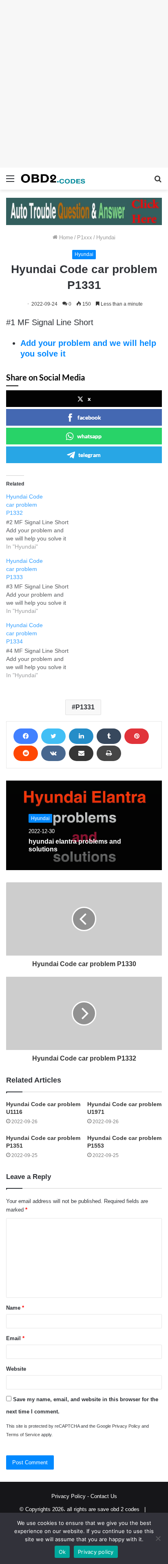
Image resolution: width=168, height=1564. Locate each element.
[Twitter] (53, 736)
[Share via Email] (81, 753)
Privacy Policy (126, 1426)
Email (15, 1338)
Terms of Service (23, 1434)
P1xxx (84, 237)
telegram (89, 454)
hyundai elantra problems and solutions (75, 845)
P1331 (85, 707)
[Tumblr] (109, 736)
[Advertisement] (84, 84)
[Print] (109, 753)
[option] (84, 825)
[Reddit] (25, 753)
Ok (62, 1552)
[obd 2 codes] (53, 178)
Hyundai (105, 237)
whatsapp (89, 436)
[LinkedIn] (81, 736)
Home (65, 237)
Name (15, 1308)
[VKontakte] (53, 753)
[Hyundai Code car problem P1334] (43, 650)
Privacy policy (96, 1552)
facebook (89, 417)
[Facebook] (25, 736)
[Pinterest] (136, 736)
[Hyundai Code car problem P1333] (43, 586)
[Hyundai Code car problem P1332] (43, 521)
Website (16, 1369)
